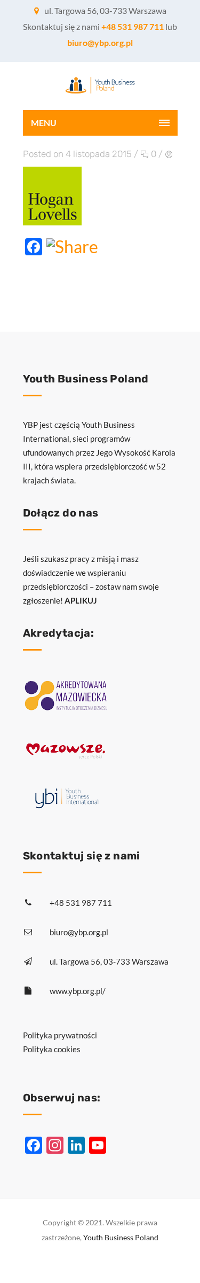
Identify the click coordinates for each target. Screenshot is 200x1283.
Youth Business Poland (120, 1237)
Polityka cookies (52, 1049)
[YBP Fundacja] (100, 86)
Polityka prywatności (60, 1035)
